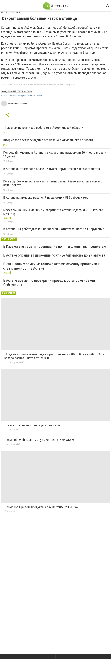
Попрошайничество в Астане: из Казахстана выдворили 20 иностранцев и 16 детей (54, 154)
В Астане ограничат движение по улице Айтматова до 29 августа (54, 255)
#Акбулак (22, 95)
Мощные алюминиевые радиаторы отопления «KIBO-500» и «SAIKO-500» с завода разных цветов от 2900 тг (55, 356)
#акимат (31, 95)
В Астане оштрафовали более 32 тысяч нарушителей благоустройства (51, 169)
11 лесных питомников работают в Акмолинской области (43, 128)
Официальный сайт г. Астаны (16, 91)
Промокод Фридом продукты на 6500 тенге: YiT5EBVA (41, 507)
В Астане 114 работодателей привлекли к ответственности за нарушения (53, 229)
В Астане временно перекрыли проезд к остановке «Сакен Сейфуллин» (49, 282)
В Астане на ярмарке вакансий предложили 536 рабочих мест (46, 197)
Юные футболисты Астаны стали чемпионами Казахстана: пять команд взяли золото (52, 183)
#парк (39, 95)
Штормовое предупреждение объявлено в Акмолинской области (48, 140)
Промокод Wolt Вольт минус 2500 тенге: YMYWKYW (39, 440)
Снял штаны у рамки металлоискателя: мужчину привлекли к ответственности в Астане (51, 266)
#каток (13, 95)
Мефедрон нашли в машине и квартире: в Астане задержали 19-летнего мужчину (53, 212)
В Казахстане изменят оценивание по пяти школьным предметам (54, 246)
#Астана (4, 95)
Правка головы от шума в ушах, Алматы (32, 425)
